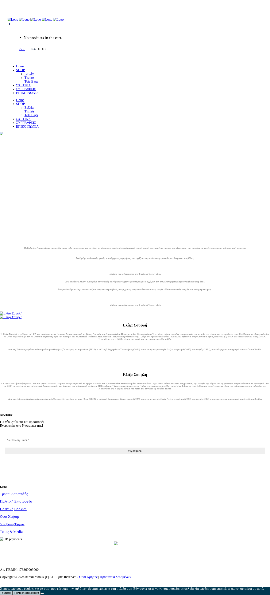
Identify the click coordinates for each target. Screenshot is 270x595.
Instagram (6, 12)
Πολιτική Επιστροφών (16, 501)
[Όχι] (42, 593)
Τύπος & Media (11, 532)
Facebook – (8, 5)
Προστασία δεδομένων (115, 577)
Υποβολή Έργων (12, 524)
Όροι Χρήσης (9, 517)
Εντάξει (6, 592)
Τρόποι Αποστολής (14, 494)
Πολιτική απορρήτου (26, 592)
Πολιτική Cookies (13, 509)
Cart (22, 49)
